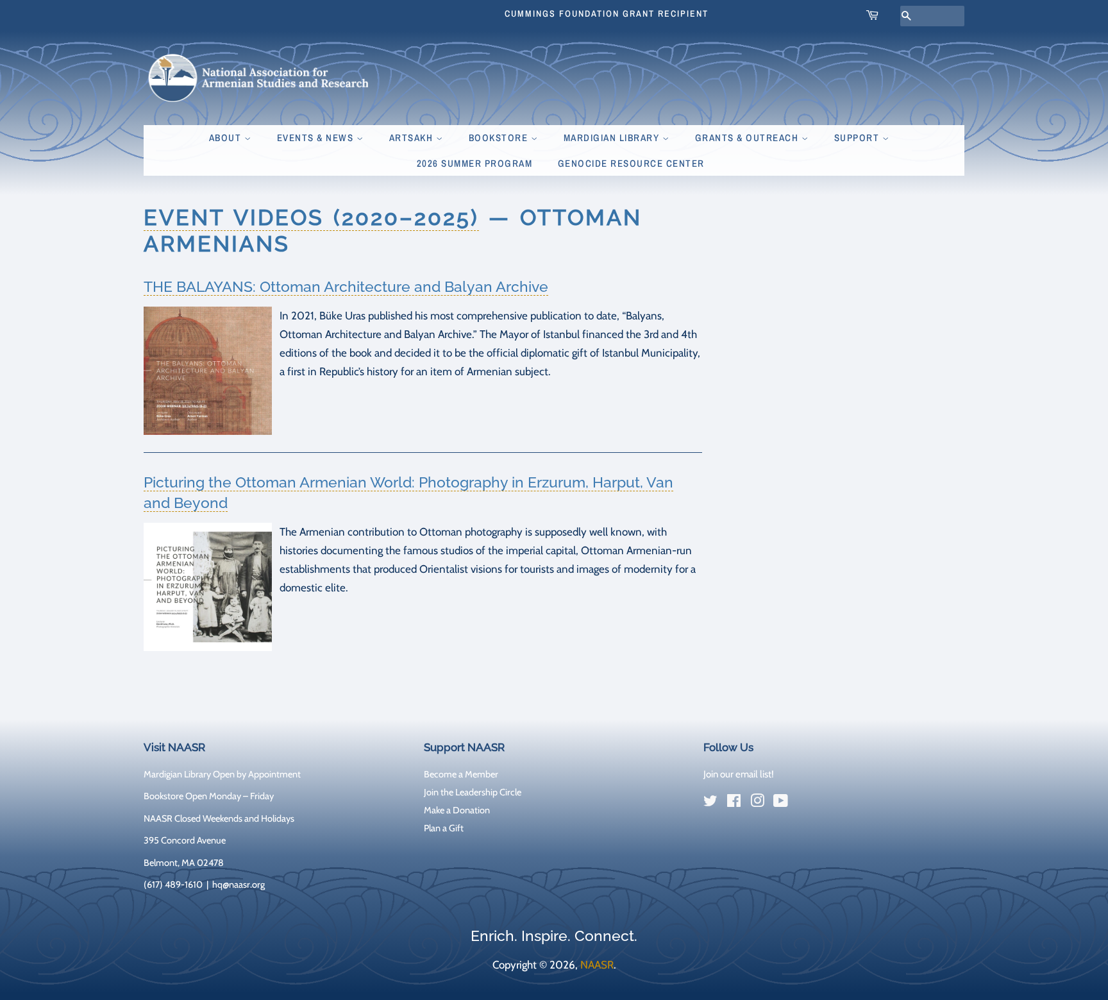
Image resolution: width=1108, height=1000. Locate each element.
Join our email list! (738, 774)
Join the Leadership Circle (472, 792)
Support (858, 137)
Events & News (317, 137)
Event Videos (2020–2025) (311, 217)
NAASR (597, 964)
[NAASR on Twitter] (710, 803)
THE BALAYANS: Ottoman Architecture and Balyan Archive (346, 286)
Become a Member (461, 774)
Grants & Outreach (748, 137)
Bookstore (500, 137)
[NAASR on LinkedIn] (804, 803)
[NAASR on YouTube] (780, 803)
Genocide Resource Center (631, 163)
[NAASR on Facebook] (733, 803)
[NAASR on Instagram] (757, 803)
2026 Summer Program (475, 163)
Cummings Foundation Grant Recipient (607, 13)
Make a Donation (457, 810)
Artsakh (412, 137)
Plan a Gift (444, 828)
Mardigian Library (613, 137)
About (226, 137)
